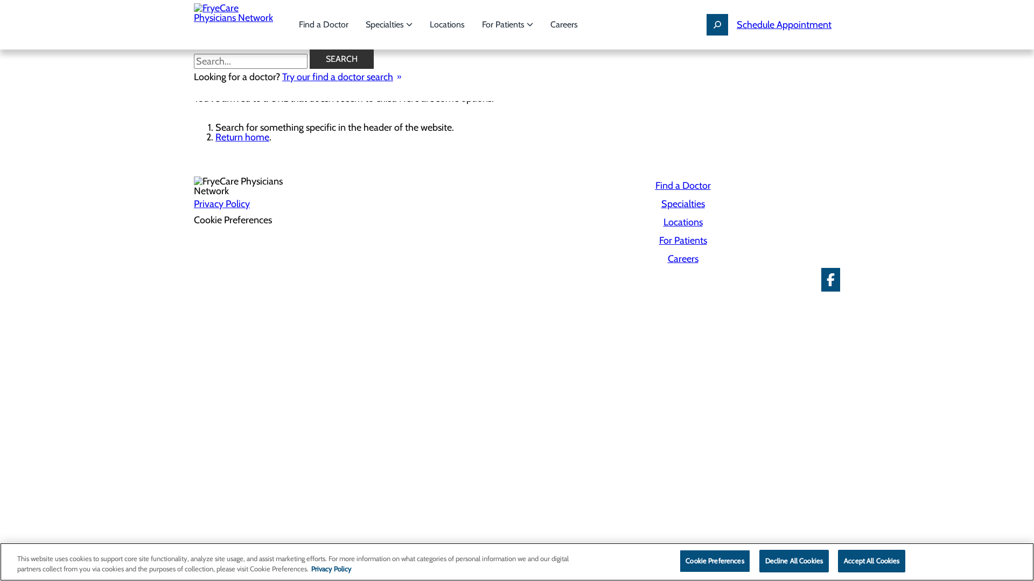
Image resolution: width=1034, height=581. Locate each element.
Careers (564, 24)
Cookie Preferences (715, 560)
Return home (242, 137)
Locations (447, 24)
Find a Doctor (323, 24)
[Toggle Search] (717, 25)
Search (342, 59)
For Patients (504, 24)
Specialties (386, 24)
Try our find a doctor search (337, 77)
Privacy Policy (222, 204)
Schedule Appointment (784, 25)
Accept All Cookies (871, 560)
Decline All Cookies (794, 560)
